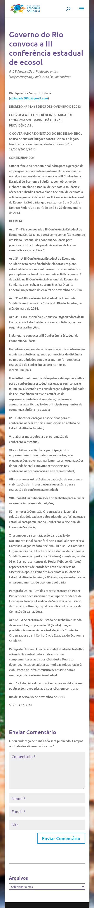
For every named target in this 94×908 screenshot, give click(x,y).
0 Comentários (60, 77)
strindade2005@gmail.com (29, 98)
